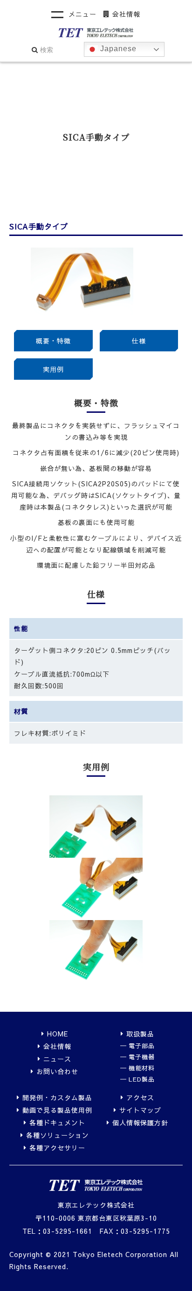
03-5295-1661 (67, 1231)
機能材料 (142, 1068)
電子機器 (142, 1057)
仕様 (139, 340)
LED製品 (142, 1079)
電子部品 (142, 1046)
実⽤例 (53, 369)
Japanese (117, 49)
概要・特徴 (53, 340)
